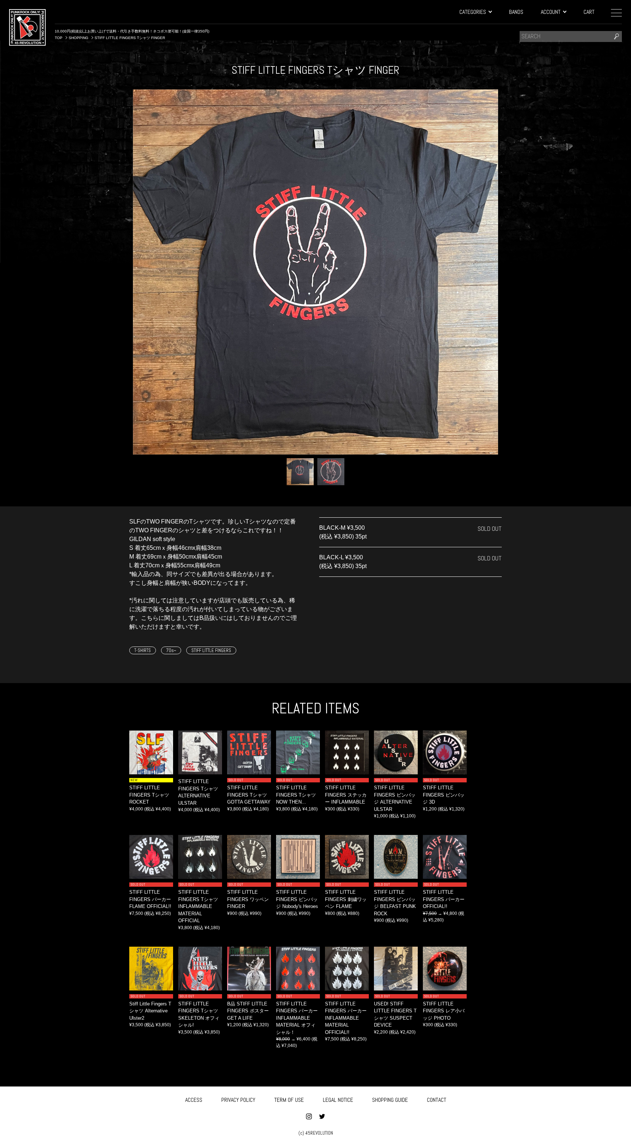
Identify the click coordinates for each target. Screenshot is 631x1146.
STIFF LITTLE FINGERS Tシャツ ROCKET (149, 795)
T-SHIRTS (142, 650)
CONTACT (436, 1100)
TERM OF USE (289, 1100)
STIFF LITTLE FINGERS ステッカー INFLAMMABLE (346, 795)
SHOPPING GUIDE (390, 1100)
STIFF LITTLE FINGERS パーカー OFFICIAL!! (443, 899)
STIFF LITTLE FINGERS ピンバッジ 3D (443, 795)
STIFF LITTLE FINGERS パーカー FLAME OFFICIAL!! (150, 899)
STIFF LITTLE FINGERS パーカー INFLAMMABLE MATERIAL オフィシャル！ (297, 1018)
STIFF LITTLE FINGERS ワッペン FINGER (248, 899)
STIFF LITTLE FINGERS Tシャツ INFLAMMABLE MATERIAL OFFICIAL (198, 906)
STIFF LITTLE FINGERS (211, 650)
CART (589, 12)
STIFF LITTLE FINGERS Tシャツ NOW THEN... (296, 795)
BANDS (516, 12)
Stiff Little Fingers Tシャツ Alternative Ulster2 (150, 1011)
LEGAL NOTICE (338, 1100)
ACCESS (193, 1100)
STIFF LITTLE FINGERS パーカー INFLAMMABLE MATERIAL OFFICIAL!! (346, 1018)
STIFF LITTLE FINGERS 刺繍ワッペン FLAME (346, 899)
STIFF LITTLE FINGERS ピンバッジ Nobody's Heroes (297, 899)
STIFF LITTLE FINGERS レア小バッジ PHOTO (443, 1011)
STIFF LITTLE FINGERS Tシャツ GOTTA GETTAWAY (249, 795)
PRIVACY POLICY (238, 1100)
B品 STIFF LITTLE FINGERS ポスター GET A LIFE (248, 1011)
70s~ (171, 650)
